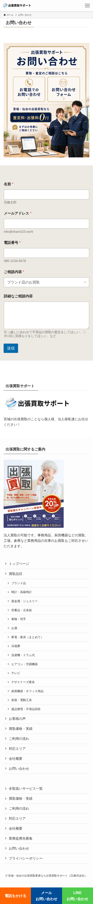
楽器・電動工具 (21, 700)
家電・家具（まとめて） (27, 637)
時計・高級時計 (21, 592)
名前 (8, 184)
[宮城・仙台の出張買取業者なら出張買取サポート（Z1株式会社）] (17, 5)
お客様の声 (17, 719)
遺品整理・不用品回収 (26, 709)
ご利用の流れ (19, 738)
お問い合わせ (19, 768)
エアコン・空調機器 (24, 664)
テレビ (15, 673)
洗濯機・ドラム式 (23, 655)
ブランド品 (18, 583)
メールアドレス (17, 213)
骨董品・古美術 (21, 610)
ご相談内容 (14, 272)
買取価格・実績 (21, 729)
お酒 (14, 628)
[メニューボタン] (87, 5)
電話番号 (12, 242)
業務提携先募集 (21, 838)
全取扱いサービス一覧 (26, 788)
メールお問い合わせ (46, 896)
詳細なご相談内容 (18, 296)
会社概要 (15, 758)
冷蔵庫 (15, 646)
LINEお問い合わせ (77, 896)
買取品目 (15, 574)
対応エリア (17, 748)
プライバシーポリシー (26, 858)
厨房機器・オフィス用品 (27, 691)
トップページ (19, 564)
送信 (11, 348)
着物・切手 (18, 619)
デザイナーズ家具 (23, 682)
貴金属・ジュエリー (24, 601)
